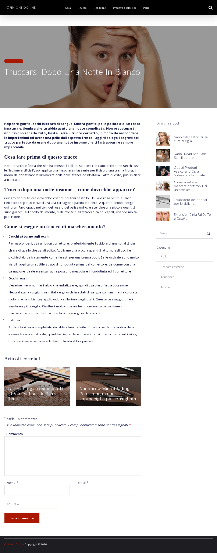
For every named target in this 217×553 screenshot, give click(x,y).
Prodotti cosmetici (124, 7)
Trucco (82, 7)
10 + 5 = (13, 504)
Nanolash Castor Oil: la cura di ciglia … (191, 139)
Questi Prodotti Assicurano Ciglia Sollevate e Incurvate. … (191, 171)
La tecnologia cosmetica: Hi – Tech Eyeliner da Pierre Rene (36, 393)
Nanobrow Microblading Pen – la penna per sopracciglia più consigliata (107, 393)
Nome (12, 482)
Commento (14, 434)
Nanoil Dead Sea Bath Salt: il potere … (190, 155)
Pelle (146, 7)
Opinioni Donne (14, 544)
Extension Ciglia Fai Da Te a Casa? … (192, 216)
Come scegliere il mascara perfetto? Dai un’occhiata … (190, 186)
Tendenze (100, 7)
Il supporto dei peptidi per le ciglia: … (190, 201)
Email (83, 482)
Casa (68, 7)
